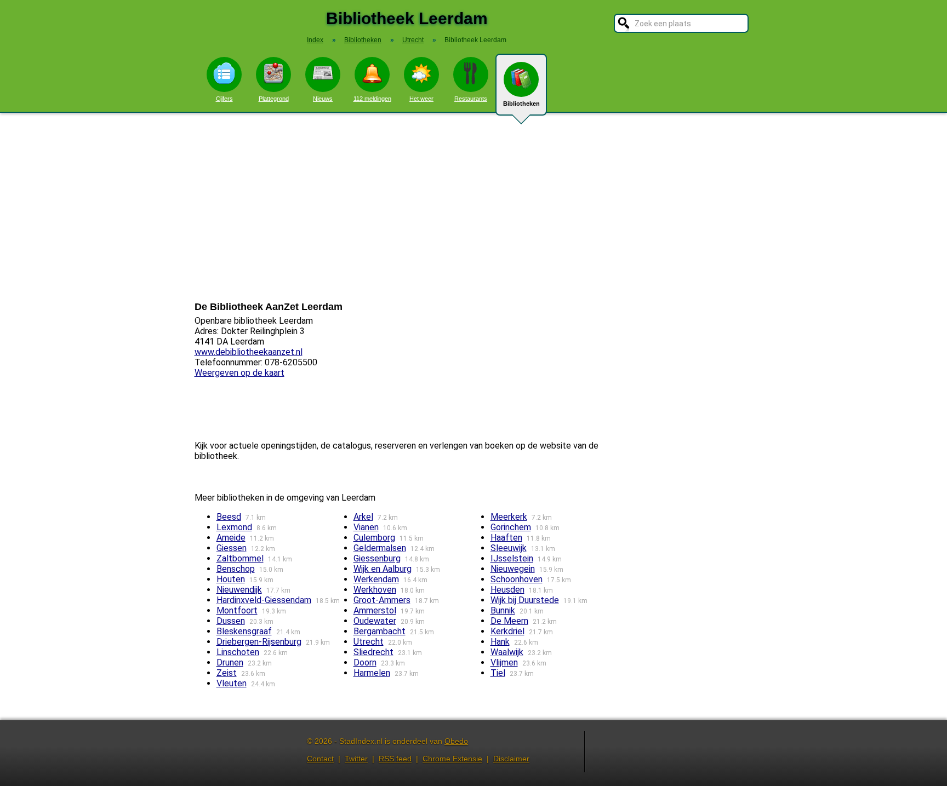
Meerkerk (508, 517)
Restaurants (470, 98)
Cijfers (224, 98)
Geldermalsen (379, 548)
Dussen (230, 621)
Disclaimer (511, 758)
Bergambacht (379, 631)
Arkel (363, 517)
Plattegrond (274, 98)
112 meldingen (372, 98)
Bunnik (502, 610)
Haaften (506, 537)
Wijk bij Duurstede (524, 600)
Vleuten (231, 683)
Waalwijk (506, 652)
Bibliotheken (521, 103)
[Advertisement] (473, 207)
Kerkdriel (507, 631)
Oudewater (374, 621)
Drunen (229, 662)
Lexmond (234, 527)
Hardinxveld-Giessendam (263, 600)
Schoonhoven (516, 579)
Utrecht (368, 641)
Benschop (235, 569)
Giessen (231, 548)
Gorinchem (510, 527)
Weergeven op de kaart (239, 373)
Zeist (226, 673)
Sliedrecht (373, 652)
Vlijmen (504, 662)
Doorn (364, 662)
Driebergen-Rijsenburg (258, 641)
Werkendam (376, 579)
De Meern (509, 621)
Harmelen (371, 673)
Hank (500, 641)
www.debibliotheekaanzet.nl (249, 352)
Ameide (231, 537)
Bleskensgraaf (244, 631)
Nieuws (323, 98)
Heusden (507, 589)
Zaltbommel (240, 558)
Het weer (421, 98)
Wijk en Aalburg (382, 569)
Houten (230, 579)
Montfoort (237, 610)
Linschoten (237, 652)
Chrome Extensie (452, 758)
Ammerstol (374, 610)
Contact (320, 758)
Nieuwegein (512, 569)
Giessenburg (377, 558)
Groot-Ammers (381, 600)
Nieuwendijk (239, 589)
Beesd (228, 517)
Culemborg (374, 537)
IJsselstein (511, 558)
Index (315, 40)
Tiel (497, 673)
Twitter (356, 758)
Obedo (456, 741)
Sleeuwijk (508, 548)
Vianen (366, 527)
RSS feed (395, 758)
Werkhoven (374, 589)
